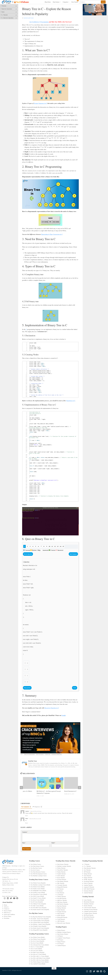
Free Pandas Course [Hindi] (38, 888)
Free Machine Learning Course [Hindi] (40, 885)
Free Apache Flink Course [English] (40, 922)
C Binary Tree (47, 754)
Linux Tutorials (87, 900)
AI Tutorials (60, 894)
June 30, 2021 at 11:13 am (35, 818)
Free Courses (74, 2)
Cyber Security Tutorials (90, 907)
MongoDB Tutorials (62, 887)
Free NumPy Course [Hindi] (38, 892)
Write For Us (7, 912)
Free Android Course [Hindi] (38, 964)
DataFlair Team (28, 18)
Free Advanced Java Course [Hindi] (40, 945)
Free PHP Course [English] (37, 952)
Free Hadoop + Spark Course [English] (40, 924)
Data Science (56, 2)
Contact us (6, 909)
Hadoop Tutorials (61, 908)
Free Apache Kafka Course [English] (40, 920)
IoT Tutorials (60, 889)
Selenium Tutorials (88, 891)
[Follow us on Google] (104, 971)
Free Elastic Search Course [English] (40, 909)
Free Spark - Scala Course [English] (40, 918)
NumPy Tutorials (61, 874)
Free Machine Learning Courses (39, 875)
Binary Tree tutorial (39, 754)
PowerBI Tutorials (61, 898)
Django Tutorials (88, 877)
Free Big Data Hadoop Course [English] (41, 917)
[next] (79, 787)
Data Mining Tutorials (62, 881)
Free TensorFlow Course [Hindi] (39, 894)
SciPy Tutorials (61, 875)
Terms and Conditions (9, 914)
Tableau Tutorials (61, 896)
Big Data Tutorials (61, 906)
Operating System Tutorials (90, 909)
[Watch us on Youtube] (14, 898)
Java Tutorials (87, 870)
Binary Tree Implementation (29, 754)
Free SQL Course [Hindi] (37, 905)
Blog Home (48, 2)
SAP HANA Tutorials (62, 904)
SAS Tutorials (60, 893)
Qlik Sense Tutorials (62, 902)
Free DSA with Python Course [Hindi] (40, 958)
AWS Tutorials (60, 921)
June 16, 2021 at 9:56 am (36, 811)
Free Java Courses (35, 870)
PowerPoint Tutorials (89, 917)
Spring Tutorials (88, 874)
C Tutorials (86, 864)
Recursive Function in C (52, 708)
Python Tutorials (61, 868)
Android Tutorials (88, 893)
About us (6, 907)
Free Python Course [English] (38, 883)
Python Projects (61, 930)
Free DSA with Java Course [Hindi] (40, 960)
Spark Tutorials (61, 910)
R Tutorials (60, 891)
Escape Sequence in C (40, 103)
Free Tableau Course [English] (38, 904)
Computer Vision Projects (63, 938)
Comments (27, 807)
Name (24, 843)
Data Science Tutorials (62, 864)
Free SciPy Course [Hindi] (37, 896)
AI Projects (60, 936)
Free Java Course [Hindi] (37, 943)
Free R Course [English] (37, 902)
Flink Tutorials (60, 913)
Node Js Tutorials (88, 883)
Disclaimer (6, 918)
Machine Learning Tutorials (64, 866)
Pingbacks (38, 807)
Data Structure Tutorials (90, 868)
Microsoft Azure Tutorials (63, 923)
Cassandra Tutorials (62, 885)
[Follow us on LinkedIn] (8, 898)
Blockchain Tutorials (89, 902)
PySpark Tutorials (61, 911)
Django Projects (61, 941)
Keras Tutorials (61, 877)
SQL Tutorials (60, 883)
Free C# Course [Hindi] (36, 950)
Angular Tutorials (88, 885)
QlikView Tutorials (62, 900)
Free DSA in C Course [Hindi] (38, 954)
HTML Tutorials (88, 879)
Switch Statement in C (70, 791)
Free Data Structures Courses (38, 872)
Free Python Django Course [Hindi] (40, 962)
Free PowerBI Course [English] (38, 907)
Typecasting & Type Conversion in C (52, 234)
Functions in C (70, 401)
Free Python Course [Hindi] (38, 887)
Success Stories (8, 910)
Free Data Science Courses (37, 866)
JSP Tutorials (87, 872)
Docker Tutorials (88, 905)
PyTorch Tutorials (61, 879)
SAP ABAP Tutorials (89, 889)
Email (53, 843)
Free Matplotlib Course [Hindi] (38, 890)
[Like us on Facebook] (17, 898)
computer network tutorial (90, 911)
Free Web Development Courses (39, 874)
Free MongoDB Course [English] (39, 930)
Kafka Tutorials (61, 915)
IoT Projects (60, 940)
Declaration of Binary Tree (57, 754)
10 (62, 779)
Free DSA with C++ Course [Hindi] (40, 956)
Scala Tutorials (87, 875)
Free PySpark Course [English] (38, 926)
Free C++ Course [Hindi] (37, 947)
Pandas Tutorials (61, 872)
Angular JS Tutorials (89, 887)
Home (5, 905)
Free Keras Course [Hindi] (37, 900)
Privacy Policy (7, 916)
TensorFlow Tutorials (62, 870)
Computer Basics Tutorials (90, 913)
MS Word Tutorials (88, 915)
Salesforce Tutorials (89, 904)
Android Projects (61, 945)
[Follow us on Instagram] (5, 898)
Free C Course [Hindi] (36, 948)
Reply (26, 815)
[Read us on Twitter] (11, 898)
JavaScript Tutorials (89, 881)
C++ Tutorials (87, 866)
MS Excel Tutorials (88, 919)
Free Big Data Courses (36, 868)
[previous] (21, 787)
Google (63, 715)
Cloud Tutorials (61, 919)
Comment (25, 832)
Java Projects (60, 943)
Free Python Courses (36, 864)
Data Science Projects (62, 934)
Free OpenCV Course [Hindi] (38, 898)
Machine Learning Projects (64, 932)
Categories (65, 2)
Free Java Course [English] (37, 941)
